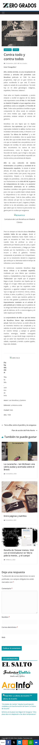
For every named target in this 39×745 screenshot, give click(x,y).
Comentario (7, 588)
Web (3, 637)
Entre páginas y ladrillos (15, 516)
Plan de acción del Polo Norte (23, 430)
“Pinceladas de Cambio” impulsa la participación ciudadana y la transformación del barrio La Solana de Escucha (19, 706)
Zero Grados (23, 63)
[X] (14, 742)
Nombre (6, 617)
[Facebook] (8, 742)
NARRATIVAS (8, 49)
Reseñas (16, 49)
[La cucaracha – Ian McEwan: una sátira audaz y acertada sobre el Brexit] (19, 443)
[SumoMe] (36, 742)
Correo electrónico (10, 627)
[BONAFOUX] (19, 215)
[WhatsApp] (30, 742)
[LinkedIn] (19, 742)
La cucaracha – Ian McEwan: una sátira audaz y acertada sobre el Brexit (19, 467)
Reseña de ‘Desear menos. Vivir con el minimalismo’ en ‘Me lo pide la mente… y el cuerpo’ (19, 553)
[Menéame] (25, 742)
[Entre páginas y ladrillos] (19, 483)
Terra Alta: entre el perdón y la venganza (20, 425)
